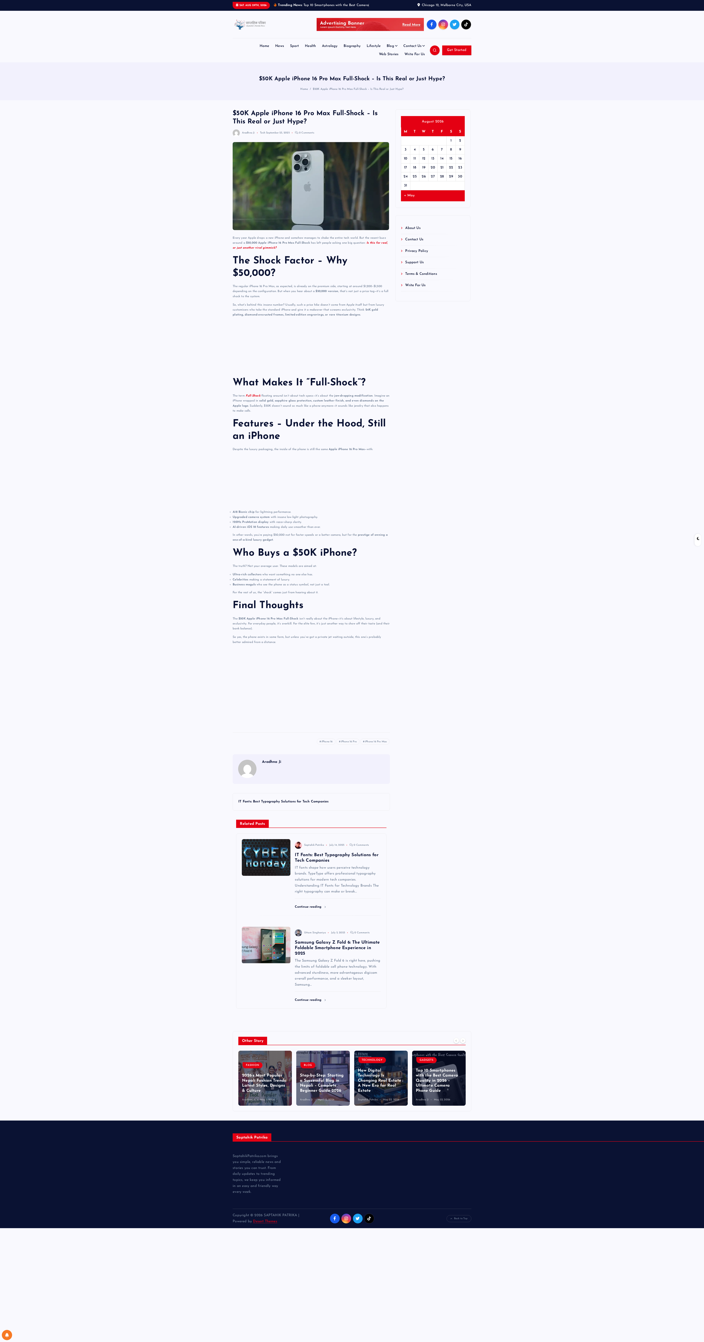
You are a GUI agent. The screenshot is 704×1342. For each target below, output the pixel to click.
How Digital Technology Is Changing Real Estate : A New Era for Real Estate (322, 1092)
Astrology (330, 57)
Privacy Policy (416, 262)
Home (264, 57)
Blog (390, 57)
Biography (352, 57)
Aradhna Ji (248, 144)
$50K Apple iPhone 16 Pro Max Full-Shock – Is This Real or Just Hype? (358, 100)
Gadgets (368, 1071)
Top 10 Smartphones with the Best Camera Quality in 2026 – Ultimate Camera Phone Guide (379, 1092)
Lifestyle (374, 57)
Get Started (456, 61)
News (279, 57)
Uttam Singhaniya (315, 944)
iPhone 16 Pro (349, 752)
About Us (413, 239)
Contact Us (412, 57)
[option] (265, 1089)
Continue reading (308, 918)
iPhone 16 (327, 752)
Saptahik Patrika (314, 856)
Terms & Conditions (421, 285)
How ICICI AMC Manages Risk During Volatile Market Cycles (438, 1097)
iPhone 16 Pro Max (376, 752)
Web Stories (388, 65)
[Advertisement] (311, 358)
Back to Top (460, 1230)
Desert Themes (265, 1232)
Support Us (414, 273)
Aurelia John (423, 1111)
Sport (294, 57)
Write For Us (414, 65)
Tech (262, 144)
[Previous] (456, 1052)
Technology (314, 1071)
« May (409, 207)
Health (310, 57)
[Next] (463, 1052)
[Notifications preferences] (7, 1335)
